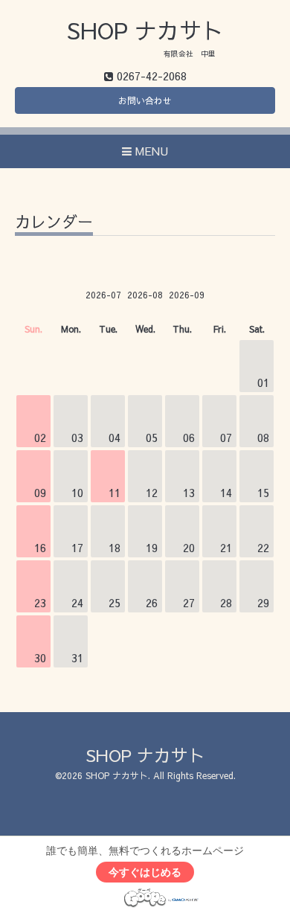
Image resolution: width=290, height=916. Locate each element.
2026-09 (186, 295)
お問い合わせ (145, 100)
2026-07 (103, 295)
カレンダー (54, 223)
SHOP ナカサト (145, 30)
